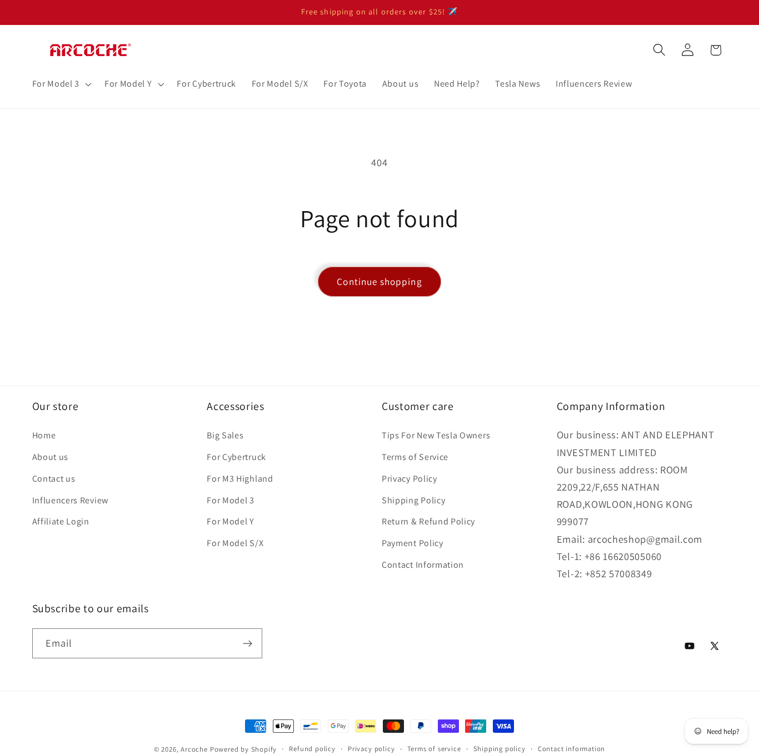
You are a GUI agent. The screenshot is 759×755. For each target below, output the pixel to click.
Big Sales (225, 435)
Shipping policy (499, 748)
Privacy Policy (409, 478)
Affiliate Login (60, 521)
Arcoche (194, 749)
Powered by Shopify (243, 749)
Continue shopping (379, 281)
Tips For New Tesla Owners (436, 435)
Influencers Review (70, 500)
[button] (60, 84)
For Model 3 (230, 500)
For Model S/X (235, 543)
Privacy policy (371, 748)
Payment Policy (412, 543)
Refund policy (312, 748)
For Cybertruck (236, 457)
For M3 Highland (240, 478)
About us (50, 457)
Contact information (571, 748)
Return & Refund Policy (428, 521)
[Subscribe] (247, 643)
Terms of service (434, 748)
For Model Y (230, 521)
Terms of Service (415, 457)
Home (44, 435)
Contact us (54, 478)
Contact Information (423, 565)
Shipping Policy (413, 500)
